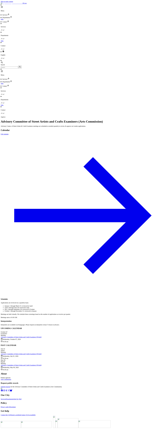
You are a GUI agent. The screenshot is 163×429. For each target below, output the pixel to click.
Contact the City (5, 415)
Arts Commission (6, 379)
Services (3, 399)
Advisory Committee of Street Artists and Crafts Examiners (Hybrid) (21, 337)
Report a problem (15, 415)
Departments (9, 399)
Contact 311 (24, 415)
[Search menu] (81, 62)
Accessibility (32, 415)
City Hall (18, 399)
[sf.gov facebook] (2, 391)
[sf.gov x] (9, 391)
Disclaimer (12, 407)
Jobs (2, 19)
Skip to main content (7, 1)
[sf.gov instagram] (4, 391)
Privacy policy (5, 407)
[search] (20, 67)
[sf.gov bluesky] (11, 391)
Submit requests (5, 387)
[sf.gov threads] (6, 391)
